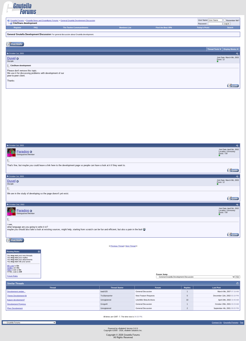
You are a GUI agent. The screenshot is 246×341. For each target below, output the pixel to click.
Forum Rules (12, 276)
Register (17, 28)
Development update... (16, 291)
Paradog (23, 151)
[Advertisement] (123, 115)
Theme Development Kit (17, 296)
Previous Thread (117, 246)
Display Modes (230, 49)
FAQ (36, 28)
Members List (125, 28)
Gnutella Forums (17, 20)
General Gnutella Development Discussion (78, 20)
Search (230, 28)
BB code (10, 266)
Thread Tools (213, 49)
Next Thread (131, 246)
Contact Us (217, 323)
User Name (203, 20)
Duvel (11, 58)
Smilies (10, 268)
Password (202, 24)
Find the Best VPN (164, 28)
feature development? (16, 300)
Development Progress (16, 304)
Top (241, 323)
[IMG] (9, 270)
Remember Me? (232, 20)
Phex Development (15, 308)
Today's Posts (203, 28)
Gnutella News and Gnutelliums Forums (42, 20)
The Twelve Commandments (75, 28)
